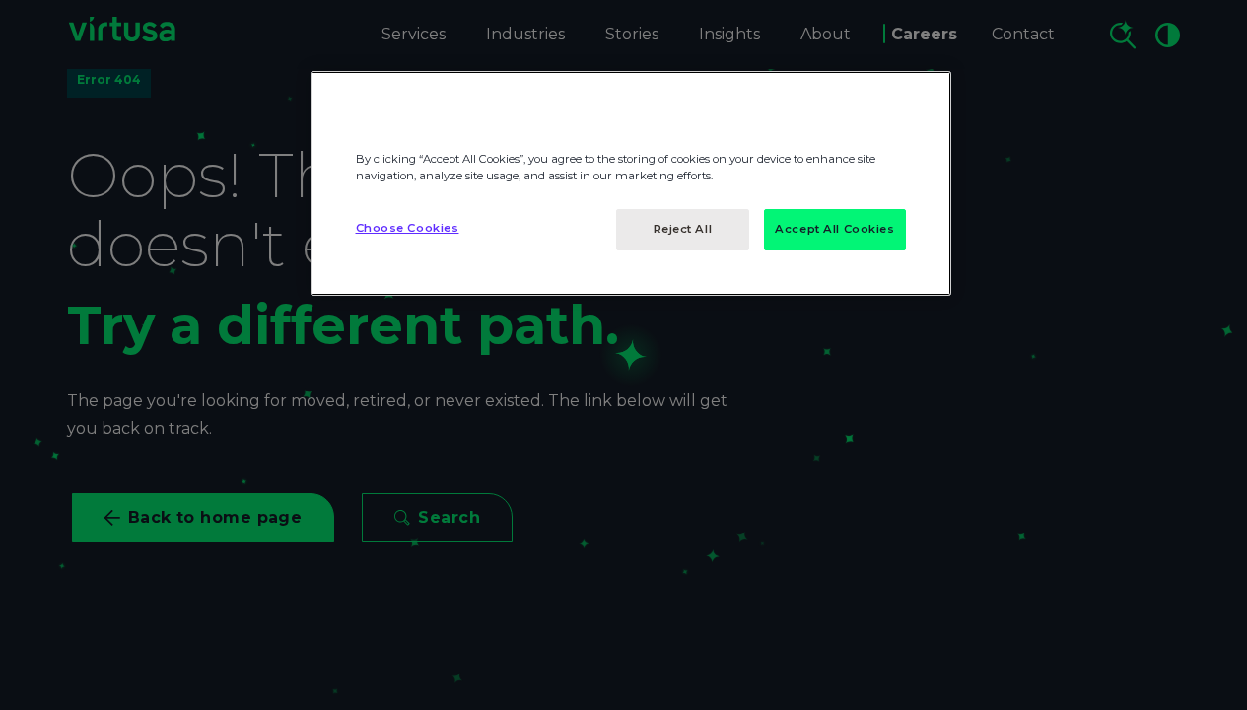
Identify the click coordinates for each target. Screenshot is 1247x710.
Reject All (683, 229)
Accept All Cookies (834, 229)
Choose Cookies (407, 228)
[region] (631, 183)
